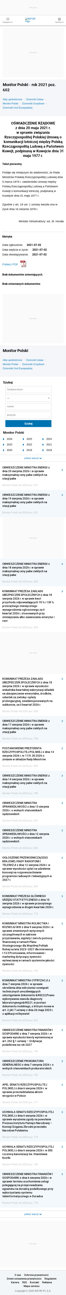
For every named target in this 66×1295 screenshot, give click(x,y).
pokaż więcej (31, 1214)
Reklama (47, 1282)
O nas (18, 1274)
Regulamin (50, 1278)
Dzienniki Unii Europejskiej (17, 107)
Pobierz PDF (10, 264)
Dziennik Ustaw (34, 99)
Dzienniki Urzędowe (33, 103)
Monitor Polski (10, 103)
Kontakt (34, 1282)
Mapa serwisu (31, 1286)
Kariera (15, 1282)
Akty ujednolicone (12, 99)
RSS (24, 1282)
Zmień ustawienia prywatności (24, 1278)
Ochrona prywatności (36, 1274)
